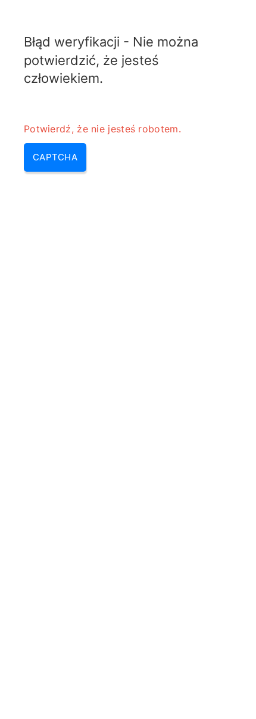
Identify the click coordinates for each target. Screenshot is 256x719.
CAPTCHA (55, 157)
